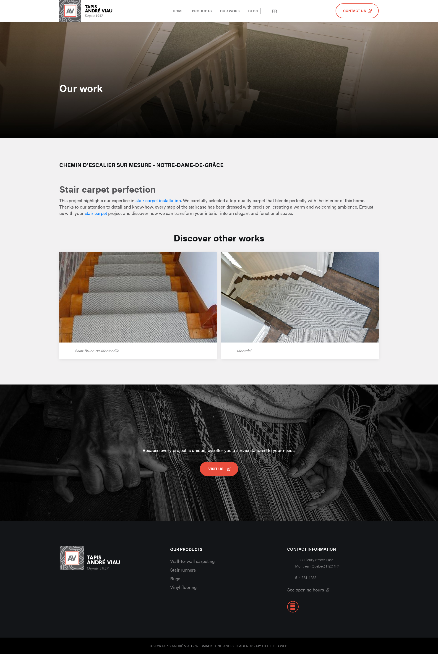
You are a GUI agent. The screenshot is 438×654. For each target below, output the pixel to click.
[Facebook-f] (293, 606)
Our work (230, 10)
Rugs (175, 578)
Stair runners (183, 569)
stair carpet (96, 213)
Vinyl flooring (183, 587)
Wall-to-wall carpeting (192, 561)
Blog (253, 10)
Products (202, 10)
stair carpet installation (158, 200)
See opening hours (305, 589)
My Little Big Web (271, 645)
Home (178, 10)
